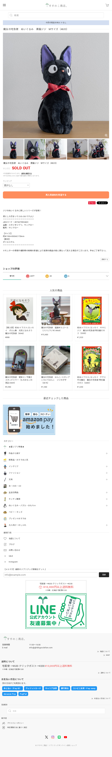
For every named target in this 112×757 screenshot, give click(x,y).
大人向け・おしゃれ (17, 525)
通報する (105, 259)
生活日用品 (14, 492)
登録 (104, 575)
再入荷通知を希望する (56, 195)
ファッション (14, 473)
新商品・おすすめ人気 (18, 460)
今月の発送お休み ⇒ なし (56, 23)
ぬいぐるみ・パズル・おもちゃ (22, 505)
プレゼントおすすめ (17, 518)
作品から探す (14, 453)
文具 (11, 479)
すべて (12, 276)
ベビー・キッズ (15, 512)
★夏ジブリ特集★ (16, 447)
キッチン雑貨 (14, 499)
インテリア (14, 466)
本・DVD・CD (15, 486)
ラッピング (7, 181)
